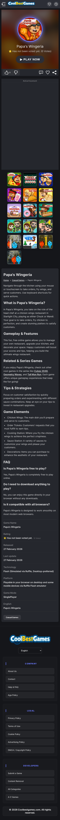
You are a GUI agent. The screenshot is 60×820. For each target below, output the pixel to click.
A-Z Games (13, 797)
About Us (12, 671)
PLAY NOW (30, 59)
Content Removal (16, 781)
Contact (11, 679)
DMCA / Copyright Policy (19, 750)
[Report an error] (41, 72)
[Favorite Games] (49, 4)
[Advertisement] (30, 125)
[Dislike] (16, 72)
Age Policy (13, 695)
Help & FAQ (13, 687)
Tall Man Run (34, 374)
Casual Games (18, 280)
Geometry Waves (12, 374)
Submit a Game (15, 773)
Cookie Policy (14, 734)
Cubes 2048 (41, 371)
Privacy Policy (14, 718)
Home (6, 280)
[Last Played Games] (56, 4)
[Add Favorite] (48, 72)
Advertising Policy (16, 742)
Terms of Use (14, 726)
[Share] (54, 72)
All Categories (14, 789)
